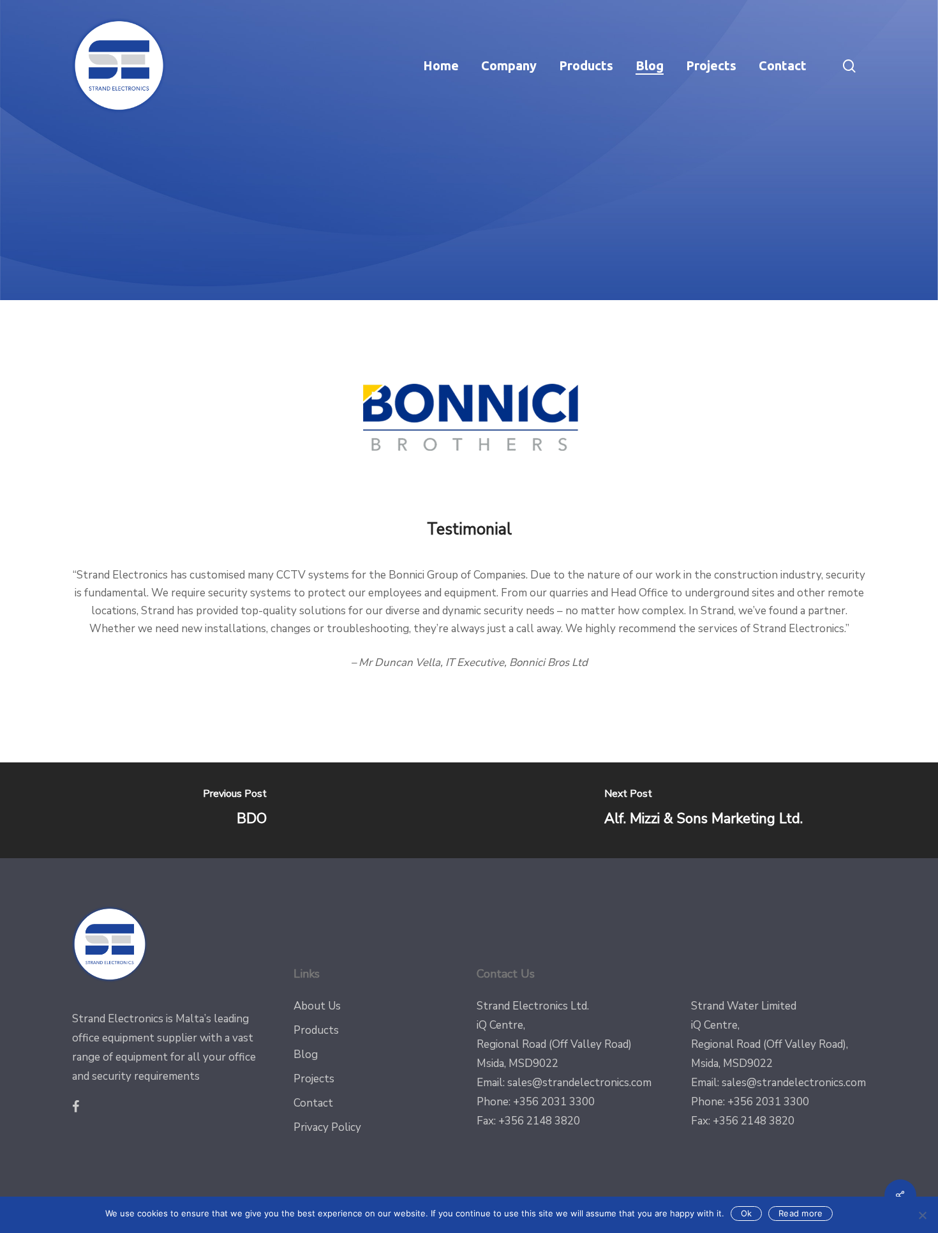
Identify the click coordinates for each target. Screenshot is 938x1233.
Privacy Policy (327, 1127)
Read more (800, 1213)
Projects (314, 1078)
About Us (317, 1006)
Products (316, 1030)
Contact (313, 1103)
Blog (306, 1054)
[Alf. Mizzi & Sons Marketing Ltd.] (703, 810)
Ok (746, 1213)
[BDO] (234, 810)
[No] (922, 1215)
